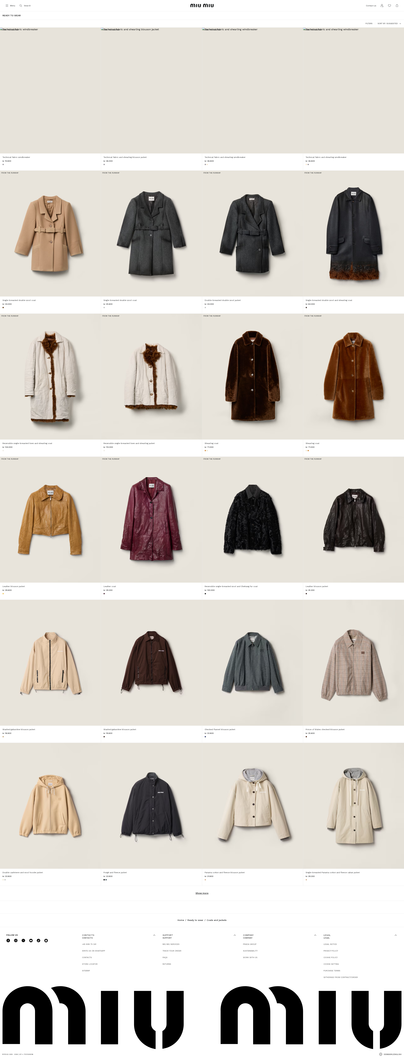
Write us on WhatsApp (93, 951)
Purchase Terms (332, 971)
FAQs (165, 957)
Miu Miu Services (171, 944)
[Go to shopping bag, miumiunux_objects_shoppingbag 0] (397, 6)
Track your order (172, 951)
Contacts (87, 957)
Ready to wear (195, 920)
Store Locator (90, 964)
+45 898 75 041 (89, 944)
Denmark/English (392, 1054)
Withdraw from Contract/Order (341, 977)
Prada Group (249, 944)
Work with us (250, 957)
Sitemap (86, 971)
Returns (167, 964)
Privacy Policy (331, 951)
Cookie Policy (331, 957)
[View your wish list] (389, 6)
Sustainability (250, 951)
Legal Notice (330, 944)
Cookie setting (331, 964)
